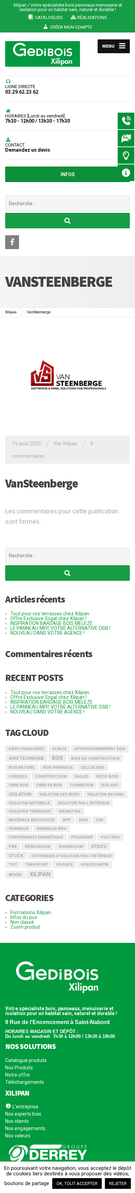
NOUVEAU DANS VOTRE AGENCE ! (47, 633)
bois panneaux (58, 767)
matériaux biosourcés (32, 820)
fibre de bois (49, 785)
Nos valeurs (17, 1135)
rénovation (37, 846)
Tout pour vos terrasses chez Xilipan (49, 613)
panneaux (19, 828)
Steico (99, 846)
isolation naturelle (29, 803)
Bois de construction (95, 758)
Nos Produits (19, 1067)
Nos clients (17, 1121)
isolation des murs (59, 794)
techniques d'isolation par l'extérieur (71, 856)
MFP (67, 820)
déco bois (107, 776)
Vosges (64, 864)
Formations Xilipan (30, 912)
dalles (81, 776)
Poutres (110, 837)
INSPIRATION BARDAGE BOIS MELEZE (51, 623)
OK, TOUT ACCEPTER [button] (77, 1183)
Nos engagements (25, 1128)
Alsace (59, 749)
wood (15, 874)
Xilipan (40, 874)
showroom (70, 846)
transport (36, 864)
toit (13, 864)
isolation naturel (105, 794)
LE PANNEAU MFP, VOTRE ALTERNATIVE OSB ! (60, 628)
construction (50, 776)
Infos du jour (23, 917)
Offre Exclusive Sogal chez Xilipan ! (48, 618)
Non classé (22, 922)
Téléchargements (24, 1082)
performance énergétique (36, 837)
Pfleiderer (82, 837)
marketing (70, 811)
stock (16, 855)
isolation (20, 794)
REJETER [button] (118, 1183)
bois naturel (22, 767)
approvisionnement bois (99, 749)
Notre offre (17, 1075)
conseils (18, 776)
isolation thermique (30, 811)
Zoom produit (25, 927)
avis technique (26, 758)
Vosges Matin (94, 864)
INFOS (68, 174)
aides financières (26, 749)
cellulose (92, 767)
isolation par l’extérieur (83, 803)
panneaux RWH (51, 828)
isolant (109, 785)
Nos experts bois (23, 1114)
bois (57, 758)
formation (81, 785)
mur (83, 820)
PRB (13, 846)
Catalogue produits (26, 1060)
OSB (99, 820)
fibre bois (18, 785)
